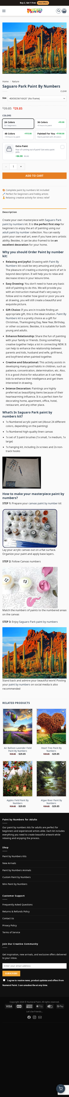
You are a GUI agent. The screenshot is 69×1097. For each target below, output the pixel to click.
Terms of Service (11, 932)
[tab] (34, 211)
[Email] (40, 1017)
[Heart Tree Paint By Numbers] (51, 726)
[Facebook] (29, 1017)
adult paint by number (16, 232)
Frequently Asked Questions (17, 904)
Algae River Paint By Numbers (51, 801)
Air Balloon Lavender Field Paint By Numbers (17, 749)
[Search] (58, 10)
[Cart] (64, 10)
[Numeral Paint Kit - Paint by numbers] (34, 11)
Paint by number (51, 252)
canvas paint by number (43, 503)
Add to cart (34, 175)
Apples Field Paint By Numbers (18, 801)
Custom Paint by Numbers (16, 877)
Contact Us (8, 918)
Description (9, 212)
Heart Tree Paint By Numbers (51, 749)
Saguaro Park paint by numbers (27, 414)
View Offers (43, 3)
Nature (15, 81)
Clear (63, 91)
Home (5, 81)
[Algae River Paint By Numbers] (51, 779)
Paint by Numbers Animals (16, 870)
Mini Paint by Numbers (14, 884)
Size (4, 98)
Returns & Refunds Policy (16, 911)
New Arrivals (9, 863)
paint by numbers (19, 684)
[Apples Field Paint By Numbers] (17, 779)
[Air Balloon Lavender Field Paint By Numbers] (17, 726)
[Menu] (5, 10)
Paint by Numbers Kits (14, 856)
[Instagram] (34, 1017)
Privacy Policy (9, 925)
